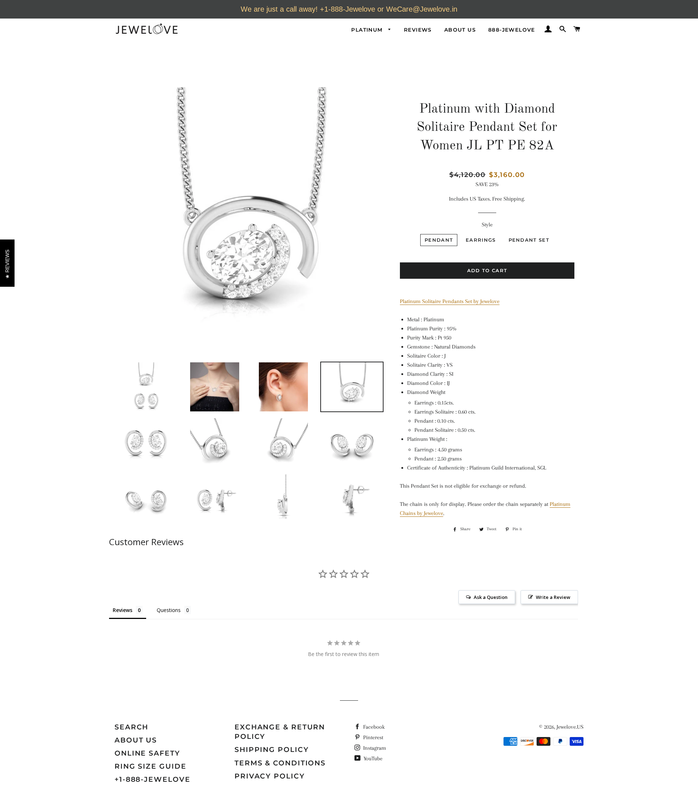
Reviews (418, 30)
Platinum (368, 30)
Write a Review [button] (553, 597)
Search (131, 727)
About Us (460, 30)
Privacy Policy (269, 776)
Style (487, 224)
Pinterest (372, 737)
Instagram (374, 748)
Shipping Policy (271, 749)
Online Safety (147, 753)
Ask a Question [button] (491, 597)
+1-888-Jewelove (152, 779)
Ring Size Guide (150, 766)
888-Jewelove (511, 30)
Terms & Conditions (280, 763)
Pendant (439, 240)
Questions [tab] (169, 610)
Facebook (373, 727)
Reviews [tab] (122, 610)
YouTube (372, 758)
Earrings (481, 240)
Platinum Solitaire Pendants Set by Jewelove (450, 301)
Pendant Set (529, 240)
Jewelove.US (570, 727)
